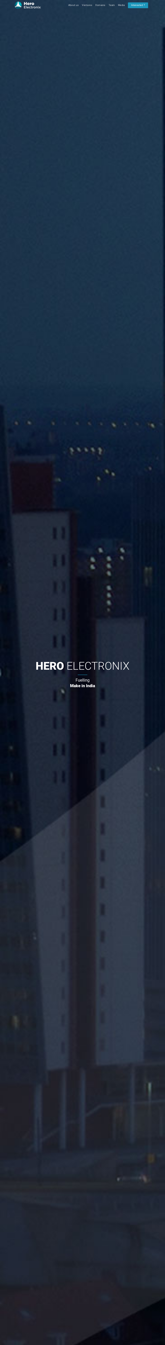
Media (121, 5)
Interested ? (138, 5)
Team (112, 5)
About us (73, 5)
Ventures (87, 5)
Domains (100, 5)
